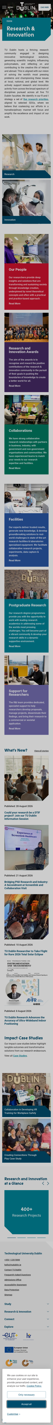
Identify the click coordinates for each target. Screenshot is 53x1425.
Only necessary (26, 1394)
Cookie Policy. (34, 1386)
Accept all (26, 1404)
